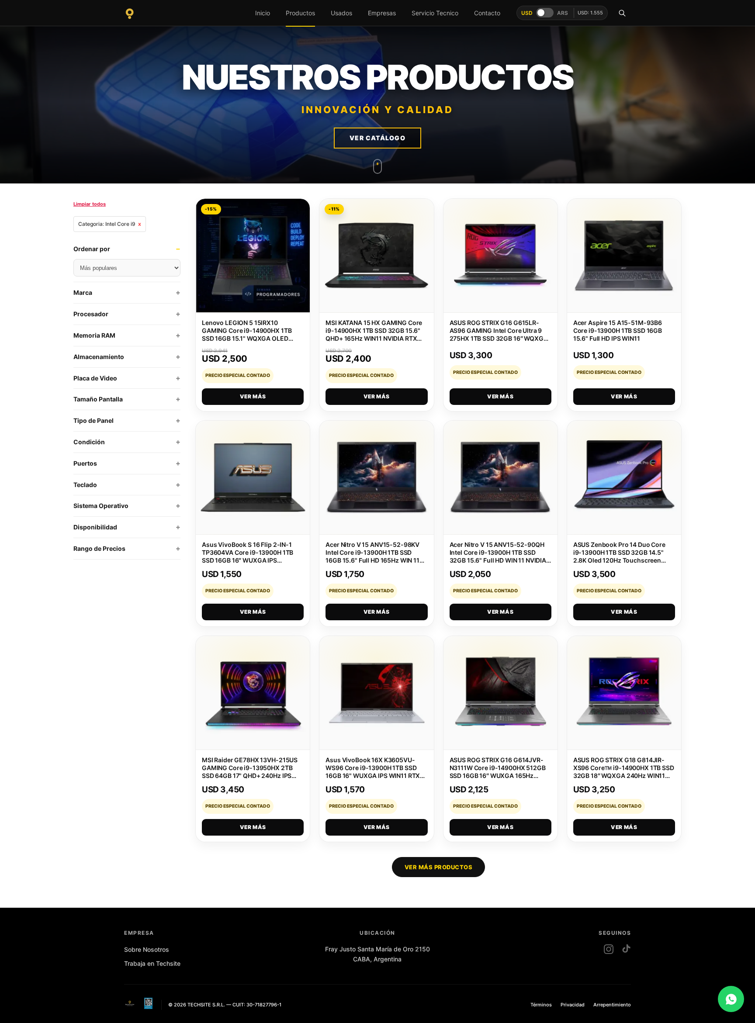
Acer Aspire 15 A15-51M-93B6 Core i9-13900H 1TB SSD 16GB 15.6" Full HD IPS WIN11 (617, 330)
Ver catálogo (377, 138)
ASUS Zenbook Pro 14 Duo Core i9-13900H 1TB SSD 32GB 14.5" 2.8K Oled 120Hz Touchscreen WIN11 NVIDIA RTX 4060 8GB (619, 556)
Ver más (253, 396)
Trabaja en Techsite (152, 963)
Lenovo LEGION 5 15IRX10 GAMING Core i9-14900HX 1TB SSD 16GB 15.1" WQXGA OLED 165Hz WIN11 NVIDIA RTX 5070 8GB (246, 338)
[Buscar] (622, 13)
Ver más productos (439, 867)
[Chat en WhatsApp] (731, 999)
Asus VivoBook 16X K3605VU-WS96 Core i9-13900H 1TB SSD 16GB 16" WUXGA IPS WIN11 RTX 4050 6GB (373, 771)
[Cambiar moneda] (545, 12)
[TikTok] (626, 949)
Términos (541, 1005)
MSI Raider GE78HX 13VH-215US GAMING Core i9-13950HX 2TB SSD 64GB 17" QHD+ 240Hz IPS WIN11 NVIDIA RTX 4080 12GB (250, 771)
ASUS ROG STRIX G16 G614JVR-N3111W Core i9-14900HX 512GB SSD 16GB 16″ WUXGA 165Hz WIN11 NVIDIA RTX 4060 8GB (498, 771)
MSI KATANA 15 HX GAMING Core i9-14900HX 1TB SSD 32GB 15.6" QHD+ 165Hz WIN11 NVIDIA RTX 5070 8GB (374, 334)
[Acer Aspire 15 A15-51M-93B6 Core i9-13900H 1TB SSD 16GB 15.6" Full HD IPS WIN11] (624, 256)
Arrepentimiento (612, 1005)
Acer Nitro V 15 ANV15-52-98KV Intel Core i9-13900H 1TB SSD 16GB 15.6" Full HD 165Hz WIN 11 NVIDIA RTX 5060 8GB (372, 556)
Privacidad (573, 1005)
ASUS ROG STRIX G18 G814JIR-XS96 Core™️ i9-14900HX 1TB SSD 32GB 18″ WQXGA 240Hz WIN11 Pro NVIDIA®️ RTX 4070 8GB (623, 771)
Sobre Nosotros (146, 949)
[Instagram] (608, 949)
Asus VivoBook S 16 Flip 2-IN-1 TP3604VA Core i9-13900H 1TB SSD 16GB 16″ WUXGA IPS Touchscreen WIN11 (247, 556)
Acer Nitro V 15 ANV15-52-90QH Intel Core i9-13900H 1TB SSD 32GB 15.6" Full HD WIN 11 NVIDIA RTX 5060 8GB (498, 556)
